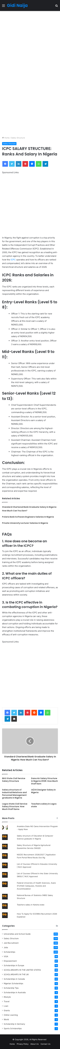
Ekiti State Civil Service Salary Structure (13, 779)
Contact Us (45, 1044)
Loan (6, 1006)
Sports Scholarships (13, 1028)
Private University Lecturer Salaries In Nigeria (25, 523)
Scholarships (9, 952)
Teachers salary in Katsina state (30, 905)
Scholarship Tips (11, 988)
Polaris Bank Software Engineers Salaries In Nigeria (28, 516)
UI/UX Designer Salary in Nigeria (43, 791)
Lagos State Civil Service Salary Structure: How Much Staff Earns (14, 806)
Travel (6, 1001)
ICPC (13, 259)
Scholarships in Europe (14, 965)
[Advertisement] (30, 42)
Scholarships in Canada (14, 979)
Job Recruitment (11, 943)
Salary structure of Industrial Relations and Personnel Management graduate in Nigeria (14, 793)
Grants (7, 1010)
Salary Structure (18, 138)
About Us (34, 1044)
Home (6, 138)
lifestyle (7, 997)
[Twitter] (14, 712)
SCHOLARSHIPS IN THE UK (16, 974)
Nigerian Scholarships (13, 983)
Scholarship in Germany (14, 1024)
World (6, 1019)
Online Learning (11, 1015)
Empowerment (10, 961)
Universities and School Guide (17, 934)
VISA (6, 956)
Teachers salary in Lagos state (44, 805)
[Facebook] (7, 712)
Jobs (6, 947)
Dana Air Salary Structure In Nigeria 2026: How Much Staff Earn (44, 781)
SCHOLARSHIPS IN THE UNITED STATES (22, 970)
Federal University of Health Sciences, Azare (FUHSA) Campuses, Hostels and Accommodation (36, 886)
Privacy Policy (22, 1044)
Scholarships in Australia (15, 992)
